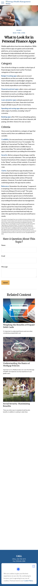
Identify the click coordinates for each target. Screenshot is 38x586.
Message (4, 267)
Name (3, 245)
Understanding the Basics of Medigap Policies (16, 364)
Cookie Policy (28, 581)
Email (3, 256)
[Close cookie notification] (33, 566)
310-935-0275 (21, 559)
